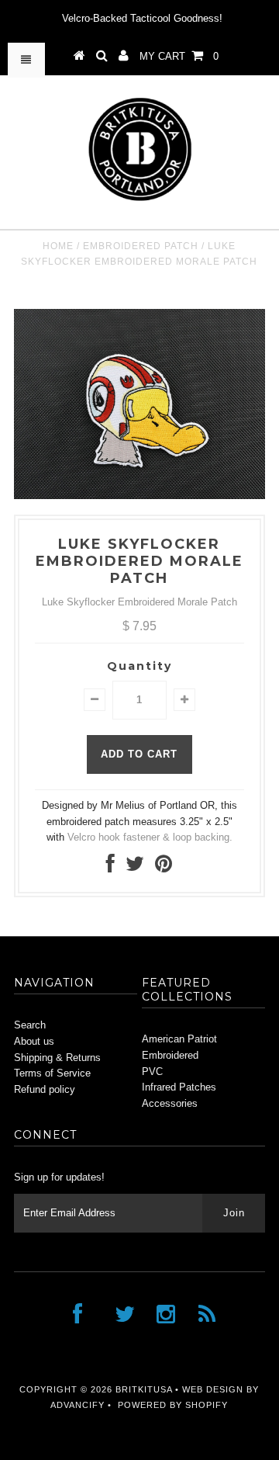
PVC (152, 1071)
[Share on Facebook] (110, 867)
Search (30, 1025)
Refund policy (44, 1089)
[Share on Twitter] (135, 867)
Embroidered (170, 1055)
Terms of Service (52, 1073)
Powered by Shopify (173, 1405)
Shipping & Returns (57, 1057)
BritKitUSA (143, 1389)
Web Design (212, 1389)
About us (34, 1041)
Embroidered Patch (140, 246)
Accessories (170, 1103)
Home (58, 246)
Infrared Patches (179, 1087)
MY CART (179, 56)
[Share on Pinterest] (163, 867)
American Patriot (179, 1039)
